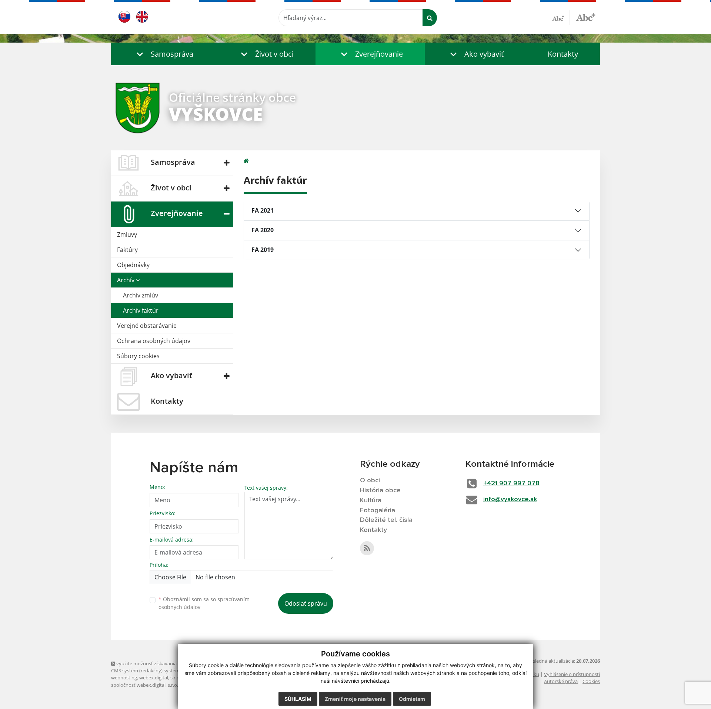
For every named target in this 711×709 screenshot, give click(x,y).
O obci (370, 480)
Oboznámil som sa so (204, 603)
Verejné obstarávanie (147, 326)
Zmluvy (127, 234)
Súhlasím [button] (297, 699)
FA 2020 (262, 230)
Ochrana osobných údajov (153, 341)
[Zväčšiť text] (585, 17)
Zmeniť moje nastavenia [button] (355, 699)
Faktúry (127, 250)
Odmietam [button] (412, 699)
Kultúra (370, 500)
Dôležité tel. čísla (386, 520)
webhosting (124, 677)
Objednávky (133, 265)
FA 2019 (262, 250)
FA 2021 (262, 210)
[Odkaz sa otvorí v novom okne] (367, 548)
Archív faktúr (140, 310)
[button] (163, 54)
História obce (380, 490)
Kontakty (563, 54)
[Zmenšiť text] (561, 18)
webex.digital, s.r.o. (160, 677)
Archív (126, 280)
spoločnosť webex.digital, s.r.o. (144, 685)
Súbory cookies (138, 356)
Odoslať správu (305, 603)
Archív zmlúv (140, 295)
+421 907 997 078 (511, 483)
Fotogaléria (377, 510)
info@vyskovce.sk (510, 499)
